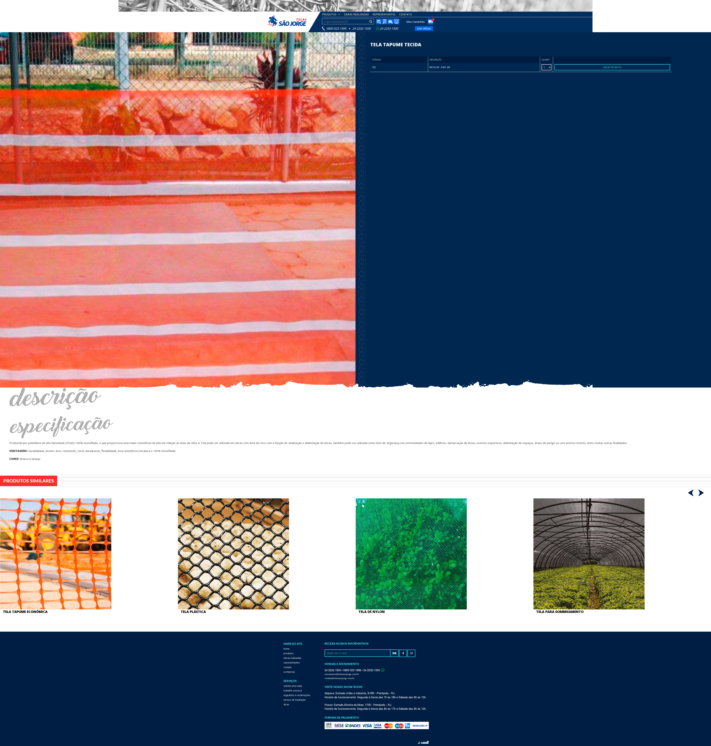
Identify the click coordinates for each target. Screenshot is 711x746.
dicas (286, 704)
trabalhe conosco (292, 690)
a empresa (289, 671)
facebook (403, 653)
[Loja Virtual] (396, 21)
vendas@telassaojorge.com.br (339, 678)
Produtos (329, 14)
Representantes (384, 14)
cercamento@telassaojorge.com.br (342, 674)
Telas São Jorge (290, 20)
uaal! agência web (423, 742)
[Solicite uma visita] (378, 21)
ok (394, 653)
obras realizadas (356, 14)
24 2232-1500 (389, 28)
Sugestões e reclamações (296, 695)
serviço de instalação (294, 699)
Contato (405, 14)
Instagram (411, 653)
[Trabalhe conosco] (390, 22)
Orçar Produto (612, 67)
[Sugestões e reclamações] (384, 22)
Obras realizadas (292, 658)
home (286, 648)
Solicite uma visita (292, 686)
